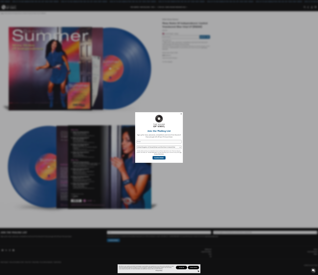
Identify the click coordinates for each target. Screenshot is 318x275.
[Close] (181, 114)
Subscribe (159, 158)
